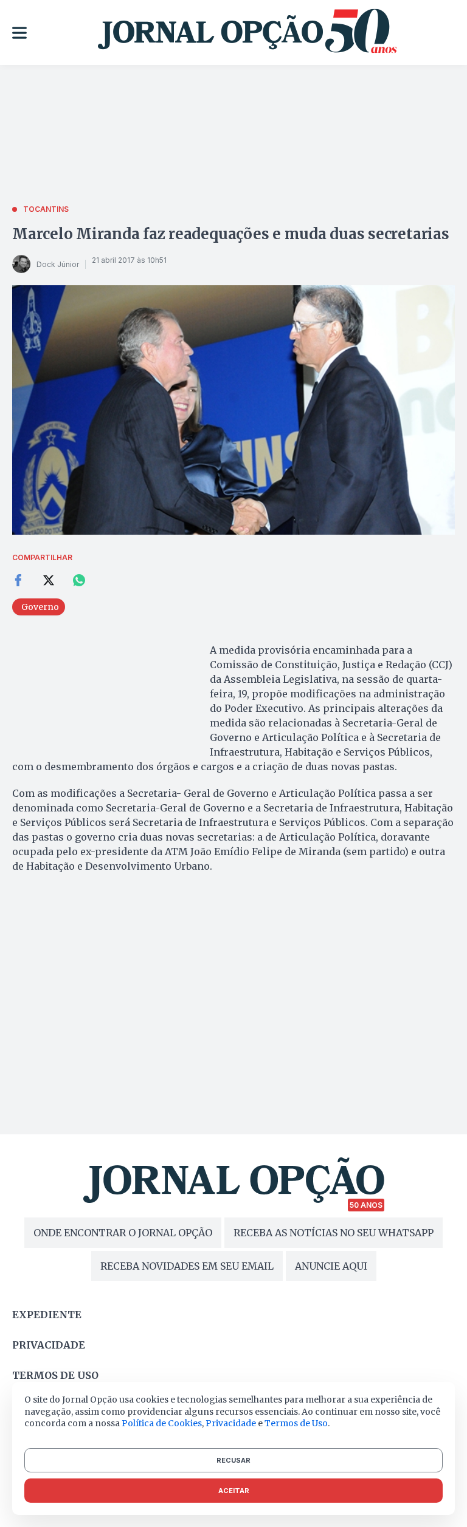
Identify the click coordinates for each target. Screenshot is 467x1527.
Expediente (46, 1315)
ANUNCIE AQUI (331, 1266)
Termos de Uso (296, 1423)
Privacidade (48, 1345)
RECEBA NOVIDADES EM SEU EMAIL (187, 1266)
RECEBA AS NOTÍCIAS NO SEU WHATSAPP (334, 1233)
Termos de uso (55, 1375)
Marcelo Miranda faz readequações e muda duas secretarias (230, 234)
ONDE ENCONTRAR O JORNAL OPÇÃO (122, 1233)
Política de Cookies (162, 1423)
